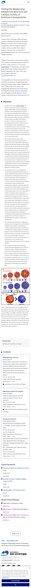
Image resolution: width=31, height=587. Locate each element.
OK (15, 584)
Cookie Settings (15, 580)
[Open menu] (28, 2)
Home (3, 540)
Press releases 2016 (12, 540)
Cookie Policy (5, 577)
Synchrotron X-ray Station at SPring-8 (15, 384)
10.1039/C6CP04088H (7, 75)
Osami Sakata (5, 67)
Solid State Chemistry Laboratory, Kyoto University (15, 410)
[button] (15, 533)
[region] (15, 576)
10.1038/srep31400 (21, 95)
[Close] (29, 568)
